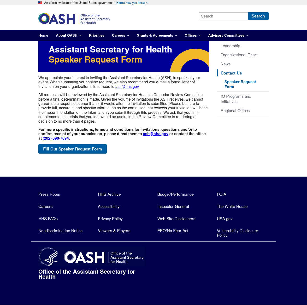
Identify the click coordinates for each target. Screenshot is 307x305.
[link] (114, 18)
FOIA (221, 194)
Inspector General (173, 206)
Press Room (49, 194)
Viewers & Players (114, 230)
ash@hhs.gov (127, 86)
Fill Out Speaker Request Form (72, 149)
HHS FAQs (48, 218)
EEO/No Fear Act (172, 230)
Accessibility (108, 206)
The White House (232, 206)
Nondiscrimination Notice (60, 230)
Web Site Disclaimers (176, 218)
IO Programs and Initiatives (236, 98)
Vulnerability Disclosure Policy (237, 233)
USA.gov (224, 218)
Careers (45, 206)
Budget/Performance (175, 194)
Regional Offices (235, 110)
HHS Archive (109, 194)
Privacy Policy (110, 218)
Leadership (230, 45)
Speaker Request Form (240, 84)
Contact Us (231, 73)
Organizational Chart (239, 55)
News (225, 64)
